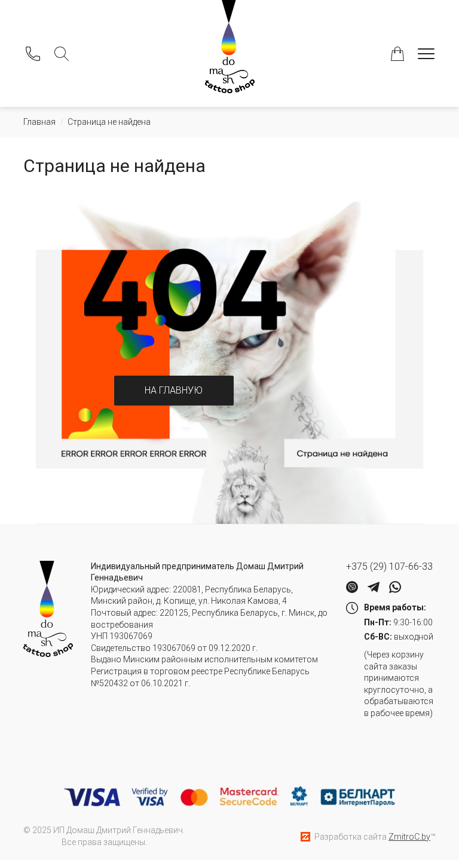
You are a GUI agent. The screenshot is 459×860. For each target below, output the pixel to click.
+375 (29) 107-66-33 (389, 566)
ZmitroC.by (409, 836)
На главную (174, 390)
